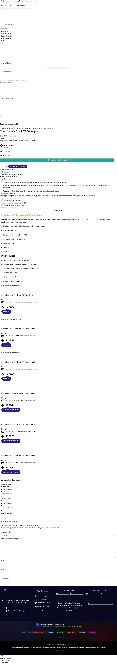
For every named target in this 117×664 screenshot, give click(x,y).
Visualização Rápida (8, 316)
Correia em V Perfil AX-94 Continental (18, 424)
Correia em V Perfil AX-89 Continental (18, 362)
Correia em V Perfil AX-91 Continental (18, 393)
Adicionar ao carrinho (17, 166)
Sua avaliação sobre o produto (11, 539)
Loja (5, 80)
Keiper (17, 136)
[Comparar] (3, 316)
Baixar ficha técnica (6, 169)
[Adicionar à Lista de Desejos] (3, 291)
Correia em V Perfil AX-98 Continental (18, 456)
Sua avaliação (6, 532)
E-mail (3, 569)
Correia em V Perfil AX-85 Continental (18, 329)
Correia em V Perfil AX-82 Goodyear (17, 295)
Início (1, 80)
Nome (3, 561)
